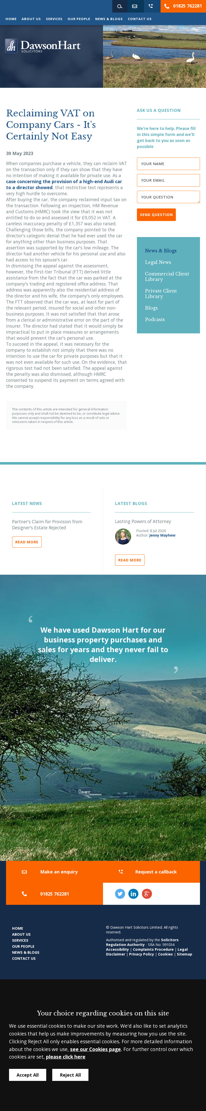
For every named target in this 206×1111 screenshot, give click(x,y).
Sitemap (184, 954)
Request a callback (156, 872)
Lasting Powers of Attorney (143, 521)
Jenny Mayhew (162, 535)
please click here (65, 1056)
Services (54, 19)
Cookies (165, 954)
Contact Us (140, 19)
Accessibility (117, 949)
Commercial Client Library (167, 276)
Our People (79, 19)
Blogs (151, 308)
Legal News (158, 262)
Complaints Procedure (153, 949)
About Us (31, 19)
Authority (136, 944)
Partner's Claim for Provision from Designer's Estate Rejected (47, 525)
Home (11, 19)
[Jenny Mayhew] (123, 537)
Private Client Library (161, 293)
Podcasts (155, 319)
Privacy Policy (141, 954)
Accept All (28, 1075)
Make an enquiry (59, 872)
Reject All (70, 1075)
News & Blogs (109, 19)
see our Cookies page (95, 1049)
